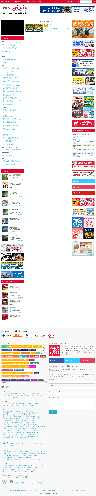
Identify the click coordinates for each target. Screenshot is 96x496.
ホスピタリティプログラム (8, 143)
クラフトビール (11, 61)
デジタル (42, 356)
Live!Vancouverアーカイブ (8, 53)
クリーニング (12, 98)
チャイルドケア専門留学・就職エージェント (12, 138)
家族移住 (11, 165)
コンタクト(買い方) (18, 100)
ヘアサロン (5, 103)
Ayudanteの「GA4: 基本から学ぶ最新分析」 (20, 346)
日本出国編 (12, 149)
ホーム (12, 490)
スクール (31, 359)
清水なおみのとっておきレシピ (10, 376)
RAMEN (4, 62)
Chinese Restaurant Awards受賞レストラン (11, 59)
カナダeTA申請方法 (7, 125)
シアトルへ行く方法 (14, 116)
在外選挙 (4, 81)
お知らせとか (7, 1)
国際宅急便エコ (19, 85)
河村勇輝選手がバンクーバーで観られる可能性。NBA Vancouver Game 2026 (14, 317)
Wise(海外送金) (14, 75)
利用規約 (52, 371)
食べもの (13, 45)
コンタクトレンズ (6, 84)
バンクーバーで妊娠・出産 (8, 42)
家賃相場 (4, 71)
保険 (4, 88)
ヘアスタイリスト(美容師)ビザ (9, 163)
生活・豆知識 (17, 42)
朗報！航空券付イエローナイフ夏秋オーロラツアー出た (14, 193)
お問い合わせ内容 (54, 391)
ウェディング (5, 98)
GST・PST (14, 103)
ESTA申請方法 (6, 116)
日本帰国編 (18, 149)
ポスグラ (16, 165)
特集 (33, 1)
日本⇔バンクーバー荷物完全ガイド (10, 101)
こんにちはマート (11, 71)
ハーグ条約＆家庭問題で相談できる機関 (11, 87)
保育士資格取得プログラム (8, 135)
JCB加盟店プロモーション (16, 68)
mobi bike (14, 95)
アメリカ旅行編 (15, 125)
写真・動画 (32, 350)
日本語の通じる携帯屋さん (8, 104)
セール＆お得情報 (6, 350)
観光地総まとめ (6, 90)
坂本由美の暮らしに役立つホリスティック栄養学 (14, 366)
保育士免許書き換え (7, 95)
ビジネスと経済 (25, 353)
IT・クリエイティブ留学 (8, 141)
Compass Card (6, 93)
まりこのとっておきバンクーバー (10, 353)
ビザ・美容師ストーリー (17, 161)
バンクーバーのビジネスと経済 (10, 356)
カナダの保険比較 (6, 72)
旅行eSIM (14, 118)
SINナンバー (18, 91)
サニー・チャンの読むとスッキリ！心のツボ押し (14, 359)
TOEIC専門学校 (15, 137)
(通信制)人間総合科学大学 (8, 134)
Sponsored (41, 379)
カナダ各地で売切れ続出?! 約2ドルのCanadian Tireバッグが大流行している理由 (14, 294)
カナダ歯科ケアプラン (14, 70)
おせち (11, 58)
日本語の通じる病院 (7, 67)
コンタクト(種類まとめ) (7, 100)
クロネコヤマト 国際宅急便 (11, 88)
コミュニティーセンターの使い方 (9, 94)
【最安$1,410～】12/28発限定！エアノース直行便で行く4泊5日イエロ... (15, 176)
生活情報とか (16, 1)
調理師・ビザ (5, 165)
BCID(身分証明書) (6, 77)
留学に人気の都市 (15, 77)
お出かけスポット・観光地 (8, 47)
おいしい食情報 (24, 376)
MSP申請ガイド (6, 68)
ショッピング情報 (6, 45)
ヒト (23, 1)
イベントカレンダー (40, 1)
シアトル (13, 129)
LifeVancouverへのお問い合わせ (57, 490)
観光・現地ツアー (19, 369)
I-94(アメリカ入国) (6, 118)
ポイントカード (13, 93)
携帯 (4, 112)
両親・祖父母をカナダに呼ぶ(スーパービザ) (11, 160)
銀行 (9, 103)
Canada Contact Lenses (8, 97)
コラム (33, 353)
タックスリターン (11, 82)
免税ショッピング (6, 75)
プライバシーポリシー (89, 369)
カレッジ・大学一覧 (7, 137)
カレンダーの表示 (90, 158)
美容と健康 (32, 366)
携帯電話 (4, 109)
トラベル (45, 26)
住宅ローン (19, 154)
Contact (77, 1)
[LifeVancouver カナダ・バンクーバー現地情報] (15, 15)
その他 (27, 1)
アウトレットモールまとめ (8, 78)
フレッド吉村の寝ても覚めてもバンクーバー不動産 (15, 363)
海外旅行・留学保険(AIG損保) (9, 91)
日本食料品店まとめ (7, 80)
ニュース (4, 346)
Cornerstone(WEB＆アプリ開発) (9, 140)
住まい (36, 373)
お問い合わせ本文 (54, 397)
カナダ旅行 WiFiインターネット (9, 110)
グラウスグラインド (7, 119)
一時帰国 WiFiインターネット (14, 109)
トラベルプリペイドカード (8, 124)
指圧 (12, 144)
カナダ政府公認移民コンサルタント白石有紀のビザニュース (17, 373)
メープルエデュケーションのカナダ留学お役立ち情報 (15, 379)
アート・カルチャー (33, 356)
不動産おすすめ (23, 350)
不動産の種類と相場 (12, 154)
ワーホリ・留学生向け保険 (8, 74)
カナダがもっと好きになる (8, 44)
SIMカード (19, 110)
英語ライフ (23, 356)
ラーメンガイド (6, 58)
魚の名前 (4, 61)
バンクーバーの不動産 (7, 155)
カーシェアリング (6, 129)
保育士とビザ (16, 164)
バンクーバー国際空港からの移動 (9, 122)
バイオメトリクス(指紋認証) (8, 85)
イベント (34, 379)
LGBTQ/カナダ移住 (6, 161)
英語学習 (17, 47)
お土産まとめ (5, 70)
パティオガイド (18, 61)
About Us (70, 1)
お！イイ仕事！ (37, 346)
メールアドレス (54, 385)
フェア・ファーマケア (16, 80)
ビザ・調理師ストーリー (8, 164)
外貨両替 (16, 97)
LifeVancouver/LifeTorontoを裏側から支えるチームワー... (15, 220)
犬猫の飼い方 (15, 67)
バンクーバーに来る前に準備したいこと (11, 48)
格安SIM (4, 82)
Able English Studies (7, 369)
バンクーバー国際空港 (16, 119)
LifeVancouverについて (21, 490)
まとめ (15, 350)
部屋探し (4, 154)
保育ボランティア (6, 144)
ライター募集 (32, 490)
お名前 (51, 380)
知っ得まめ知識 (34, 363)
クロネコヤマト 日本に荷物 (13, 81)
